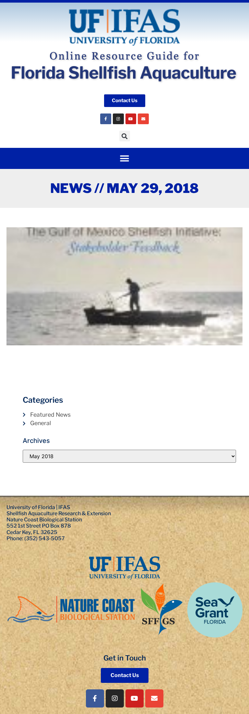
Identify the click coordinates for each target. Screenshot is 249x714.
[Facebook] (105, 119)
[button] (124, 136)
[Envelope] (143, 119)
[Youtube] (130, 119)
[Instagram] (118, 119)
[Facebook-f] (95, 698)
